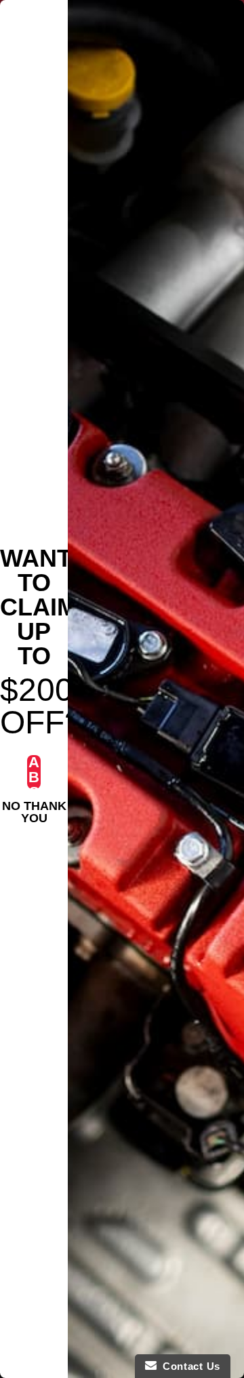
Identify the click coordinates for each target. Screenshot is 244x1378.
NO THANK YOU (34, 808)
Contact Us (188, 1366)
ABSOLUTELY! (34, 772)
